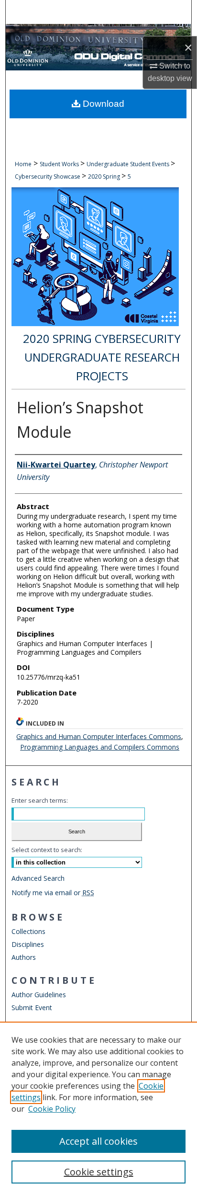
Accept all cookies (98, 1141)
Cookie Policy (52, 1109)
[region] (98, 1108)
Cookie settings (98, 1171)
